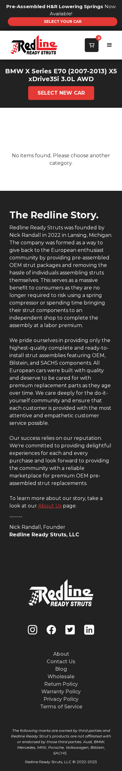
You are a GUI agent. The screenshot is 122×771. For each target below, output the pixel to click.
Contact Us (61, 661)
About (61, 654)
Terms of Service (61, 707)
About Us (50, 506)
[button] (92, 45)
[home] (20, 45)
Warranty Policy (61, 692)
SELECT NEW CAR (61, 93)
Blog (61, 669)
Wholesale (61, 677)
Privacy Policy (61, 699)
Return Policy (61, 684)
